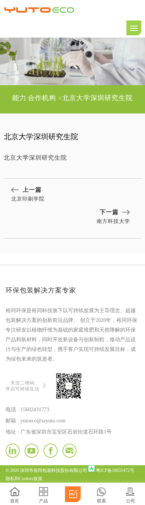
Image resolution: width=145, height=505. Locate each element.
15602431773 (34, 409)
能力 (19, 98)
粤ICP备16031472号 (115, 470)
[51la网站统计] (91, 468)
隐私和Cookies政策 (24, 478)
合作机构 (42, 98)
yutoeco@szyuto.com (42, 421)
